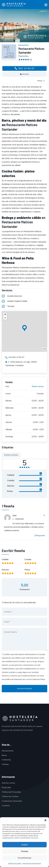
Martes (8, 400)
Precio (27, 569)
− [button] (5, 317)
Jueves (8, 415)
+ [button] (5, 314)
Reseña (25, 74)
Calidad (5, 559)
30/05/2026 (19, 519)
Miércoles (9, 408)
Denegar (24, 851)
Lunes (8, 393)
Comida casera (11, 455)
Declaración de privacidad (32, 863)
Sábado (8, 429)
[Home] (19, 718)
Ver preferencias (24, 858)
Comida (27, 559)
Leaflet (45, 348)
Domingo (9, 436)
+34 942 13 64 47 (16, 357)
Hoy (7, 386)
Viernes (8, 422)
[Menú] (46, 5)
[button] (45, 820)
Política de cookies (14, 863)
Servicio (5, 569)
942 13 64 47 (26, 68)
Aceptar (24, 844)
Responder (41, 535)
